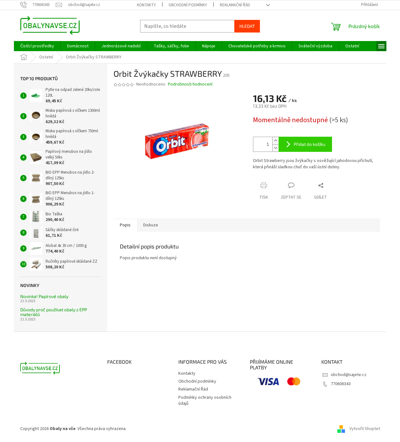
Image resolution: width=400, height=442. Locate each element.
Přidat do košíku (309, 144)
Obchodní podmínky (188, 5)
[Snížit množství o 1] (275, 148)
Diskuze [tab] (150, 225)
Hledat (247, 26)
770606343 (341, 384)
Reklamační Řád (235, 5)
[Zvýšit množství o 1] (275, 140)
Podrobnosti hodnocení (190, 84)
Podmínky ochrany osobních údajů (204, 400)
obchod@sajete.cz (348, 375)
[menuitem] (37, 46)
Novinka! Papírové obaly (44, 296)
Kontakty (146, 5)
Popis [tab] (125, 225)
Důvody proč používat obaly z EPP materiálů (53, 312)
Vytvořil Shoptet (364, 429)
